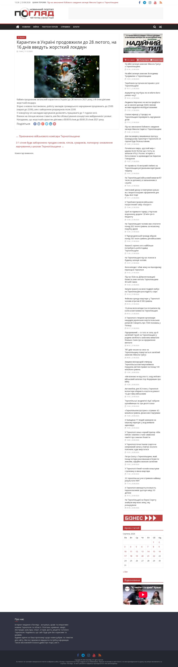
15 (154, 551)
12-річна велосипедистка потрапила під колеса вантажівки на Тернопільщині (142, 309)
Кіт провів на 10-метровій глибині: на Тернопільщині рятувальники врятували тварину (142, 168)
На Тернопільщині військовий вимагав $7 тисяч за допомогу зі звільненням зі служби (143, 180)
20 (142, 556)
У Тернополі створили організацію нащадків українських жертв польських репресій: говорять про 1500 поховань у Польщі (143, 321)
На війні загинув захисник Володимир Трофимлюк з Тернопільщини (141, 74)
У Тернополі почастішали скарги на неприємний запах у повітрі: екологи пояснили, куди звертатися (141, 447)
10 (125, 551)
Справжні (65, 27)
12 (137, 551)
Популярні (144, 60)
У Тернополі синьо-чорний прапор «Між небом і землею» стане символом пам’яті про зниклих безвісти (142, 434)
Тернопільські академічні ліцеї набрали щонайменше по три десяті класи (142, 402)
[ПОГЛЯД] (18, 27)
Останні (130, 60)
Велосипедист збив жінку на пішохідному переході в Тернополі (143, 268)
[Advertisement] (115, 13)
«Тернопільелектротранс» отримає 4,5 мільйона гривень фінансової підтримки (142, 411)
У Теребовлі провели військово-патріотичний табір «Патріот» (139, 203)
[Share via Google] (42, 123)
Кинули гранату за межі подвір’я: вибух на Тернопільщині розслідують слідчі (142, 290)
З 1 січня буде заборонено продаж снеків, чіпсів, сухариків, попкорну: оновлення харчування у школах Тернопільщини (64, 144)
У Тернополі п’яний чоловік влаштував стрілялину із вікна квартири (142, 469)
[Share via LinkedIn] (50, 123)
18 (131, 556)
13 (142, 551)
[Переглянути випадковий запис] (160, 27)
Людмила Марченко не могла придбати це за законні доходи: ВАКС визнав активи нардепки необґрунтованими (142, 105)
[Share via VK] (38, 123)
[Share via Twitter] (46, 123)
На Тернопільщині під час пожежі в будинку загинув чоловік (140, 258)
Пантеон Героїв (50, 27)
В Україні (21, 37)
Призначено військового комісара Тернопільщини (48, 136)
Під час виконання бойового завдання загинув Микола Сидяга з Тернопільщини (82, 2)
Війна (36, 27)
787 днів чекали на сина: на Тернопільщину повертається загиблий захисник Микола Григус (142, 352)
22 (154, 556)
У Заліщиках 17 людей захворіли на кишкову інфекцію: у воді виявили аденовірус (140, 422)
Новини (26, 27)
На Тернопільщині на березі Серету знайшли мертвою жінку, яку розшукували (140, 502)
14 (148, 551)
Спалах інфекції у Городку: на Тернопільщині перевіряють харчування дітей (142, 117)
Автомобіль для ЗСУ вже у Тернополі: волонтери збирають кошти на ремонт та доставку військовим (142, 391)
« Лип (125, 572)
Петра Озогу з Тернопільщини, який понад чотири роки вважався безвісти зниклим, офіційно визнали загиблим (142, 459)
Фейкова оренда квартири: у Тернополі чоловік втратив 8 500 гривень (142, 299)
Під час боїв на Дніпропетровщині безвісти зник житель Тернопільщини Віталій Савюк (141, 279)
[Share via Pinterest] (54, 123)
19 (137, 556)
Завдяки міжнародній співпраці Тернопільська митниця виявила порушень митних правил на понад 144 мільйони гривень (142, 366)
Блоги (76, 27)
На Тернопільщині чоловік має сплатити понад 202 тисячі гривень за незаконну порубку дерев (143, 226)
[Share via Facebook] (34, 123)
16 (160, 551)
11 (131, 551)
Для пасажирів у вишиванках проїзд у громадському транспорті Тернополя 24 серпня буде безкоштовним (143, 138)
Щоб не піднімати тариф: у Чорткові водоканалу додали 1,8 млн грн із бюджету (141, 214)
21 (148, 556)
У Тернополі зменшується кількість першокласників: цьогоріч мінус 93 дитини (140, 490)
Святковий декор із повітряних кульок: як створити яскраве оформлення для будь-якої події (142, 192)
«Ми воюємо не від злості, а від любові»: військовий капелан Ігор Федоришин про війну (143, 379)
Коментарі (158, 60)
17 (125, 556)
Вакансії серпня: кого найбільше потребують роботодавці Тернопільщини (139, 248)
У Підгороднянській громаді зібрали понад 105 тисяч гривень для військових (143, 237)
